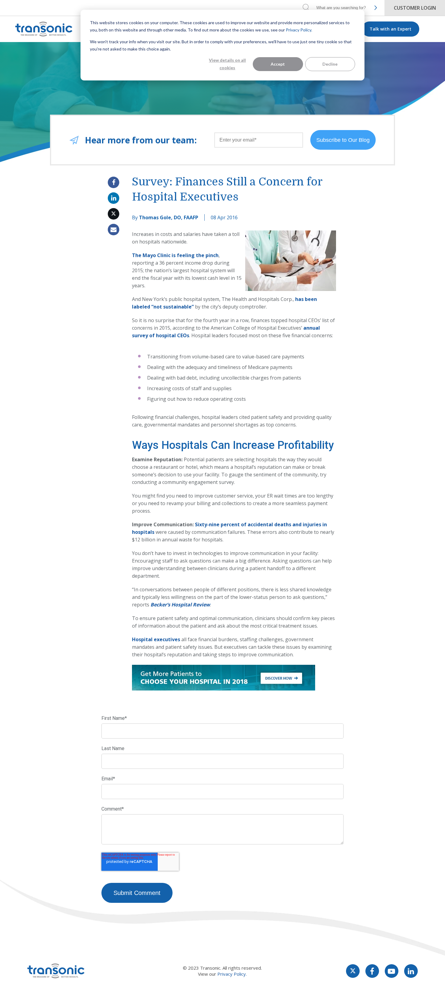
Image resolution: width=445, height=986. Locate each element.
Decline (330, 64)
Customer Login (415, 8)
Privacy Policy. (299, 29)
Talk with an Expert (390, 29)
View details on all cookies (227, 63)
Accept (278, 64)
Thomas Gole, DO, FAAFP (168, 217)
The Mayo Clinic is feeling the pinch (175, 255)
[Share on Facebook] (113, 182)
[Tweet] (113, 214)
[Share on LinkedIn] (113, 198)
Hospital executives (156, 639)
